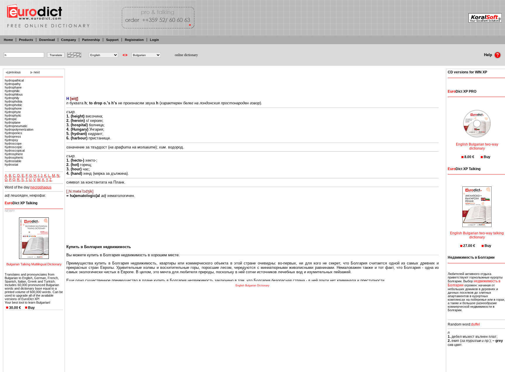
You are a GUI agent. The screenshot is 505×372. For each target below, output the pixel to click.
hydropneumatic (16, 126)
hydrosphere (14, 154)
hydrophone (13, 108)
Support (112, 39)
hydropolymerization (19, 129)
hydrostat (11, 164)
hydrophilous (14, 94)
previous (14, 72)
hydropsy (11, 140)
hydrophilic (12, 91)
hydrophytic (13, 115)
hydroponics (13, 133)
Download (47, 39)
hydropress (13, 136)
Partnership (91, 39)
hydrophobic (13, 105)
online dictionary (186, 55)
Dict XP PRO (462, 91)
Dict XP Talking (21, 203)
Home (8, 39)
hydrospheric (14, 157)
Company (68, 39)
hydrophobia (13, 101)
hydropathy (13, 84)
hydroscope (13, 143)
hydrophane (13, 87)
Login (154, 39)
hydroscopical (15, 150)
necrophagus (40, 187)
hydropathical (14, 80)
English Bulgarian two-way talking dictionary (477, 235)
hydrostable (13, 161)
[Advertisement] (252, 79)
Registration (134, 39)
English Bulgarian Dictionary (252, 285)
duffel (475, 324)
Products (26, 39)
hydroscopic (13, 147)
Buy (31, 308)
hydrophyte (13, 112)
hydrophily (12, 98)
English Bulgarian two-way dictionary (477, 146)
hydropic (11, 119)
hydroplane (12, 122)
